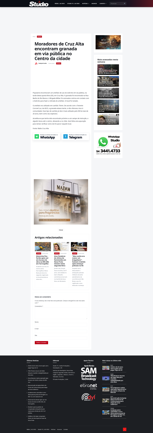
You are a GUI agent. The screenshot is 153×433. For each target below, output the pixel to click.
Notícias (85, 3)
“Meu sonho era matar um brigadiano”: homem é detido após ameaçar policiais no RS (78, 261)
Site (36, 335)
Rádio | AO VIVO (60, 3)
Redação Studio (43, 63)
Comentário (39, 306)
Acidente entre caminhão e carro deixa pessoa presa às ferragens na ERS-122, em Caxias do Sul (37, 394)
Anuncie (94, 3)
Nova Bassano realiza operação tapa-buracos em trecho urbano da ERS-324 (38, 380)
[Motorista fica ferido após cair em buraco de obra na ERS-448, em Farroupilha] (43, 246)
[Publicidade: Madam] (61, 202)
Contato (102, 3)
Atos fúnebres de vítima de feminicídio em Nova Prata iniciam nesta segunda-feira (60, 261)
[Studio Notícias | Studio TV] (39, 3)
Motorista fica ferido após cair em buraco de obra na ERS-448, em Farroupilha (42, 260)
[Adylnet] (88, 397)
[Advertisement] (76, 19)
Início (34, 36)
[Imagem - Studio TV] (108, 144)
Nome (36, 322)
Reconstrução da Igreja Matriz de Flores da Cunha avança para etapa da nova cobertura (37, 387)
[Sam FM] (88, 373)
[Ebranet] (88, 386)
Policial (39, 36)
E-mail (36, 329)
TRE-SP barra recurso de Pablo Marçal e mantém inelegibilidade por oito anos (38, 373)
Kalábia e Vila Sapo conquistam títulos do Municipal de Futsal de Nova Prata (37, 418)
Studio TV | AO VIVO (73, 3)
